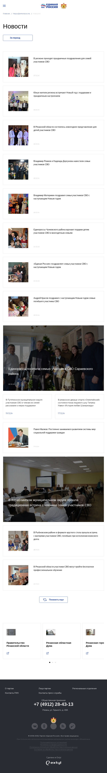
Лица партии (45, 688)
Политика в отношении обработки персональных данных (54, 747)
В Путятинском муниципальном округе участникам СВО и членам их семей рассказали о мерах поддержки (24, 403)
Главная (6, 14)
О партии (9, 688)
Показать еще (56, 599)
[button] (49, 662)
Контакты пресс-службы (50, 693)
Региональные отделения (84, 688)
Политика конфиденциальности (53, 745)
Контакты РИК (12, 693)
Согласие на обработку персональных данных (53, 749)
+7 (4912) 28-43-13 (53, 704)
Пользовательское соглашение (53, 742)
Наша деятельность (21, 14)
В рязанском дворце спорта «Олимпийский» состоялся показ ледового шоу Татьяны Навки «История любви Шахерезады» (79, 403)
